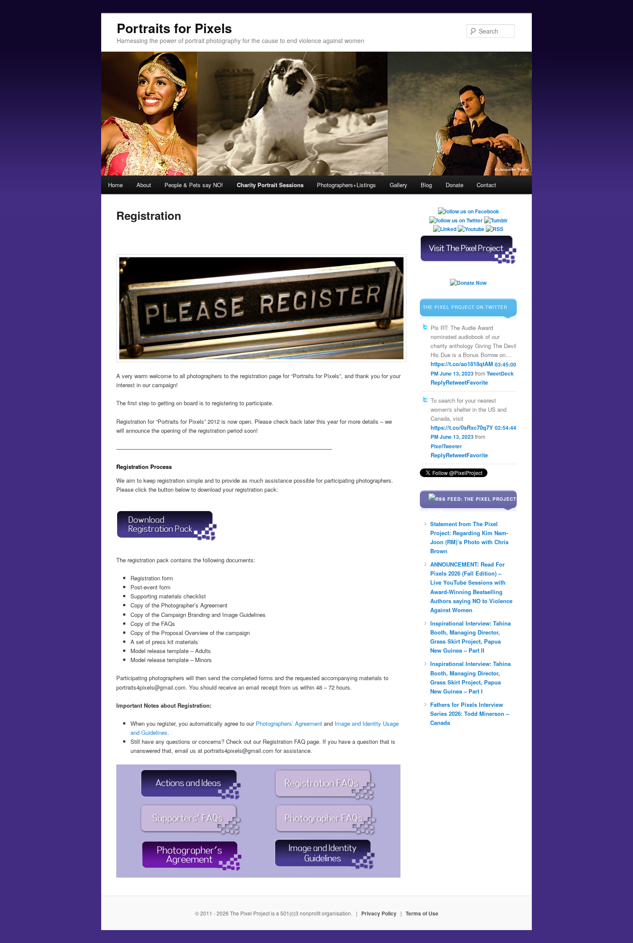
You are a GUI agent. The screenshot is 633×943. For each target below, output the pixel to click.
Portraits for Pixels (174, 27)
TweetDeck (500, 373)
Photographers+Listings (346, 185)
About (144, 185)
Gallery (398, 185)
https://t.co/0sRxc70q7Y (462, 427)
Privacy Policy (379, 913)
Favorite (477, 382)
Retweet (456, 382)
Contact (486, 185)
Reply (438, 382)
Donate (454, 185)
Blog (426, 185)
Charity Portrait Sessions (270, 185)
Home (115, 185)
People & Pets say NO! (193, 185)
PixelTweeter (446, 446)
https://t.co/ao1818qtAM (462, 364)
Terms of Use (422, 913)
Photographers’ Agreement (289, 723)
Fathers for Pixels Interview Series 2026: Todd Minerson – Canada (469, 713)
